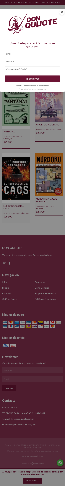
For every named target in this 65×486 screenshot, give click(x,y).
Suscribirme (32, 78)
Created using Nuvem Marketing (32, 89)
